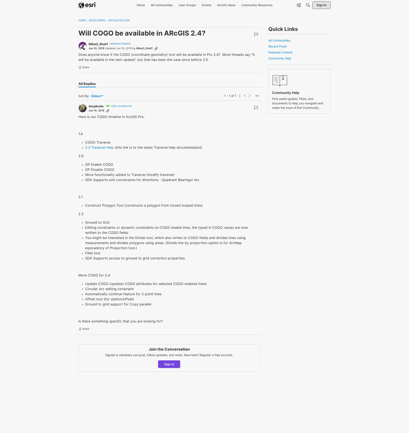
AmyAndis (96, 106)
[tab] (87, 83)
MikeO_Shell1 (98, 44)
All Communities (279, 40)
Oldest (96, 96)
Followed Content (280, 52)
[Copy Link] (156, 48)
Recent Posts (277, 46)
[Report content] (256, 34)
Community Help (279, 58)
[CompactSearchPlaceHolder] (308, 5)
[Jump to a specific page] (256, 95)
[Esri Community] (87, 5)
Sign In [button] (169, 364)
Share (83, 68)
